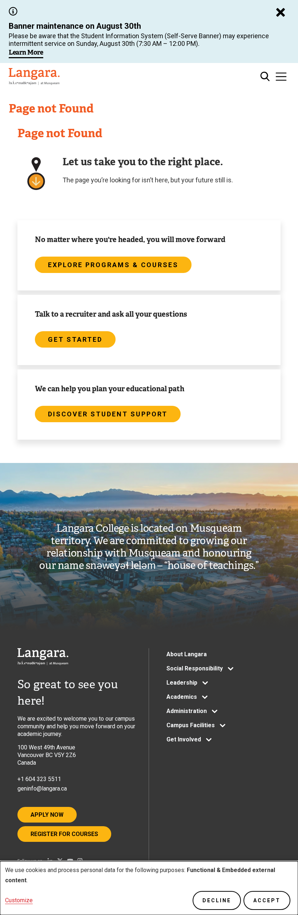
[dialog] (149, 888)
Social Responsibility (194, 668)
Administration (186, 711)
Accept (267, 900)
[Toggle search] (265, 76)
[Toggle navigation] (281, 76)
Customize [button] (19, 900)
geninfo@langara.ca (42, 788)
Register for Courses (64, 834)
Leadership (181, 682)
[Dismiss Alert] (280, 12)
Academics (181, 696)
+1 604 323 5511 (39, 779)
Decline (216, 900)
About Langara (186, 654)
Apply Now (47, 814)
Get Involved (183, 739)
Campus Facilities (190, 725)
